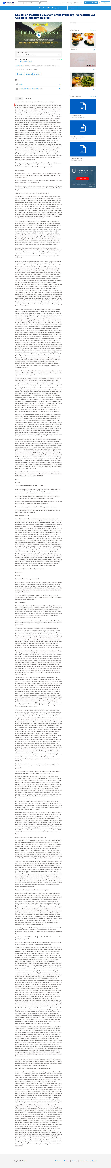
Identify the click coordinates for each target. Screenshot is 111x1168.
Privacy (74, 1161)
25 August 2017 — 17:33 (77, 158)
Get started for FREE (91, 3)
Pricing (69, 3)
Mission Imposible (76, 115)
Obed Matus (74, 160)
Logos (25, 1161)
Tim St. (72, 138)
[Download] (94, 49)
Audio (20, 84)
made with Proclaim (56, 59)
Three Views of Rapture (77, 137)
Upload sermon (78, 3)
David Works (24, 60)
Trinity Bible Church (26, 61)
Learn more (72, 8)
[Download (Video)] (60, 88)
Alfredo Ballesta (75, 117)
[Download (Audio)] (60, 84)
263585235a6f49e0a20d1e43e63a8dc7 (31, 88)
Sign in (106, 3)
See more (93, 30)
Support (94, 1161)
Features (62, 3)
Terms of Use (84, 1161)
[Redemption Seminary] (83, 177)
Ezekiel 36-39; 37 (19, 65)
